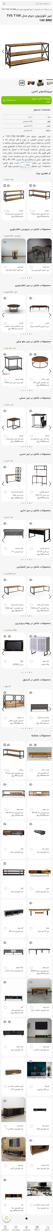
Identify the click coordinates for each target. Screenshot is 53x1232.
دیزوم (30, 117)
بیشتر (28, 165)
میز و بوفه (48, 9)
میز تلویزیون (38, 9)
